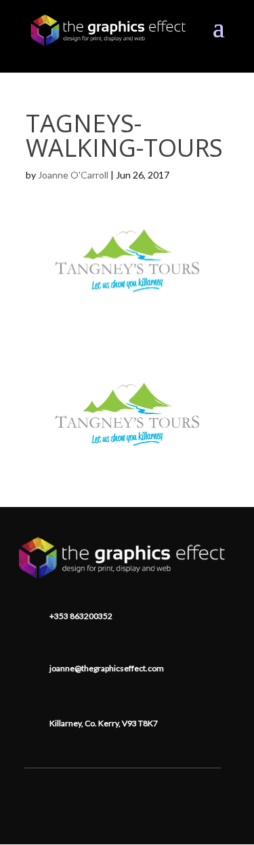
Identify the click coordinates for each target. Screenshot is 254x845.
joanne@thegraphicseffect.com (106, 668)
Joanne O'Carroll (73, 175)
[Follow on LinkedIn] (122, 788)
